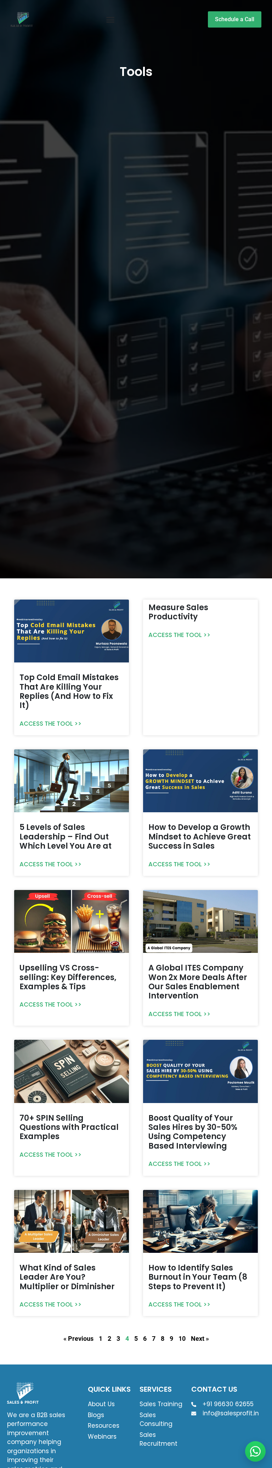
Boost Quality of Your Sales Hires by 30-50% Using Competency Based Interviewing (192, 1132)
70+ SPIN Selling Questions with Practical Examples (69, 1127)
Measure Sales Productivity (178, 612)
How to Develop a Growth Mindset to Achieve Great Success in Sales (199, 836)
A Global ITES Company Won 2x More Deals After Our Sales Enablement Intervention (197, 981)
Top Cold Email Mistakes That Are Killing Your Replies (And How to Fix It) (69, 691)
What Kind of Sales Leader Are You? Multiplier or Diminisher (67, 1277)
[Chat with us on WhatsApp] (255, 1451)
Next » (200, 1338)
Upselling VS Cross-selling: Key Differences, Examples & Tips (68, 977)
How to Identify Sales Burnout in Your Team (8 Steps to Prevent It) (197, 1277)
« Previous (78, 1338)
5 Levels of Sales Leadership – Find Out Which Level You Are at (65, 836)
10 (182, 1338)
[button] (110, 19)
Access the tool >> (50, 723)
